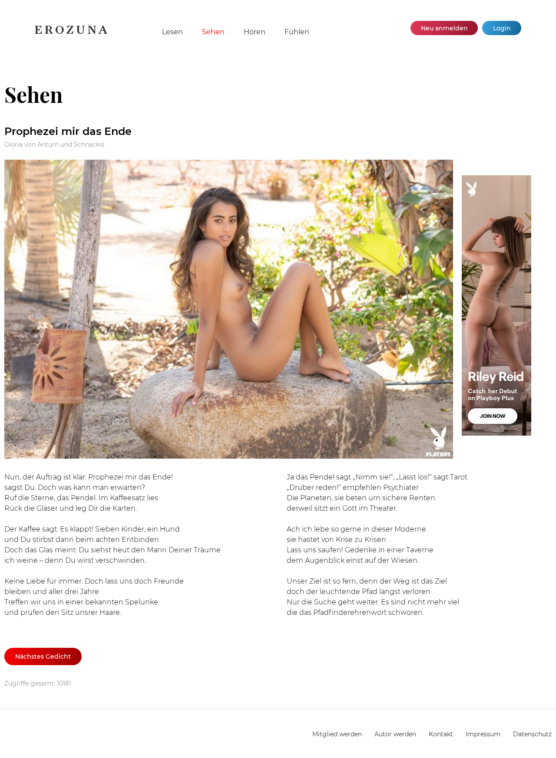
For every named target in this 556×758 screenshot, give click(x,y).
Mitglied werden (337, 734)
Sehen (213, 32)
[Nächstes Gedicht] (228, 311)
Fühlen (297, 32)
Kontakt (441, 734)
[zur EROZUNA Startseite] (71, 32)
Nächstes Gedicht (43, 656)
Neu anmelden (444, 28)
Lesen (172, 32)
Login (502, 28)
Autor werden (395, 734)
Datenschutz (532, 734)
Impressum (483, 734)
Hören (254, 32)
